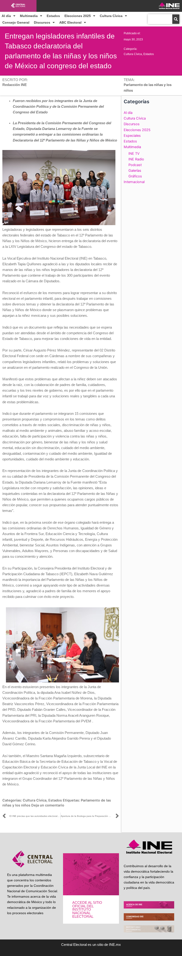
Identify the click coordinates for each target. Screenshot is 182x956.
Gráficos (135, 176)
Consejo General (15, 22)
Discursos (42, 22)
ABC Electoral (70, 22)
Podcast (135, 165)
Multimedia (29, 16)
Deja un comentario (47, 805)
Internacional (134, 182)
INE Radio (136, 159)
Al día (6, 16)
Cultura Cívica (111, 16)
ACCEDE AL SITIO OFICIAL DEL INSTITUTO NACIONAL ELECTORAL (87, 909)
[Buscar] (175, 19)
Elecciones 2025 (77, 16)
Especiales (132, 135)
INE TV (134, 153)
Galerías (134, 170)
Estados (53, 16)
